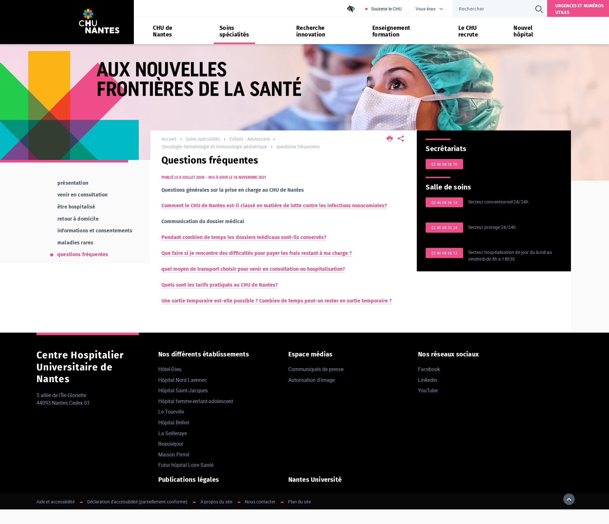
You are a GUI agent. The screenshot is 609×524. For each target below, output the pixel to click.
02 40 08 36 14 (444, 202)
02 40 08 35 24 (444, 227)
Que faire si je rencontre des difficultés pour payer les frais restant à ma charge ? (256, 253)
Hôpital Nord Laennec (182, 379)
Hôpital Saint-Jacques (183, 390)
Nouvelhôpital (523, 31)
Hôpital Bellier (173, 422)
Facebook (429, 369)
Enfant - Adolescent (250, 139)
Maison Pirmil (173, 454)
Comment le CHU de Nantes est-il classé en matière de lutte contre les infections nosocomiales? (274, 205)
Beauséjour (170, 443)
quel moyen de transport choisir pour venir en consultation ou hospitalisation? (253, 269)
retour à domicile (78, 219)
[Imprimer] (390, 139)
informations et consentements (94, 231)
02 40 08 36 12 (444, 252)
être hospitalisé (76, 207)
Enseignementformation (391, 31)
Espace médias (310, 354)
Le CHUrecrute (468, 31)
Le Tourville (171, 411)
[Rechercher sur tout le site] (539, 9)
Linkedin (427, 379)
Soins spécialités (203, 139)
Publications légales (188, 479)
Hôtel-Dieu (169, 369)
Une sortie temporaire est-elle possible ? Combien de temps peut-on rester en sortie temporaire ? (276, 301)
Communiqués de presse (316, 369)
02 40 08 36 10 (444, 164)
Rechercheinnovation (310, 31)
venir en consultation (82, 195)
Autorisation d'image (311, 379)
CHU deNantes (162, 31)
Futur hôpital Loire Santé (185, 464)
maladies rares (75, 243)
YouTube (428, 390)
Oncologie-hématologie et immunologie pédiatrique (214, 146)
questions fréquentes (298, 146)
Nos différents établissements (203, 354)
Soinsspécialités (234, 31)
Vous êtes (425, 9)
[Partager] (401, 139)
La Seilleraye (172, 433)
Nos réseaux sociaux (448, 354)
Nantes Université (315, 479)
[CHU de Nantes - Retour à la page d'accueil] (99, 22)
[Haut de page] (569, 499)
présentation (72, 183)
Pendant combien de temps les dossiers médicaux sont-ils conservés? (243, 237)
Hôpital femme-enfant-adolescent (195, 401)
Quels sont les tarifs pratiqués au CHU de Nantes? (219, 285)
